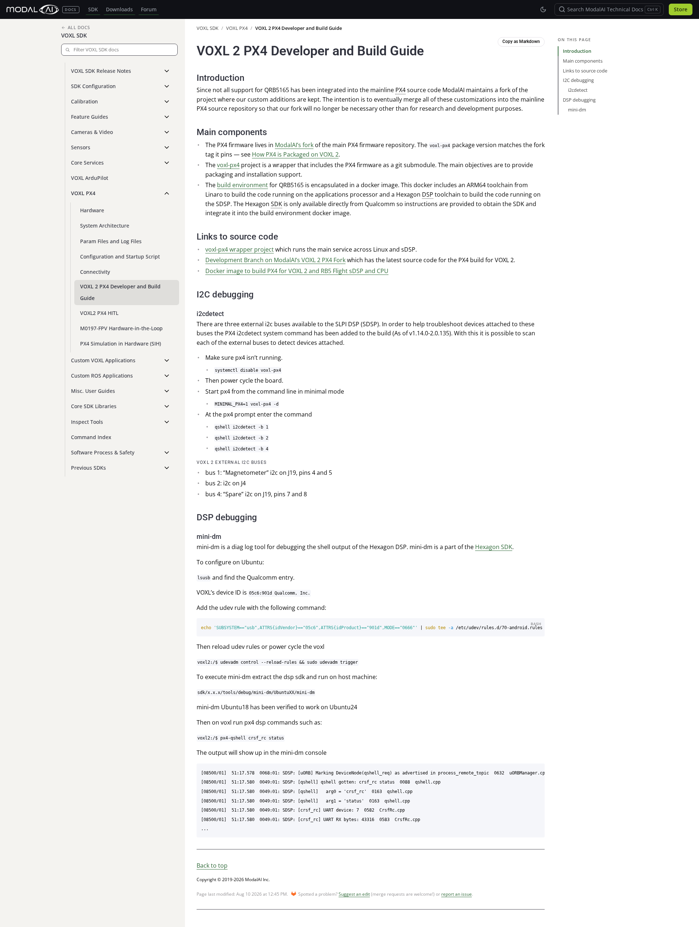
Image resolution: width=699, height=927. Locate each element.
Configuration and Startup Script (120, 256)
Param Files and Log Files (111, 241)
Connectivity (95, 271)
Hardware (92, 210)
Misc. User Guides (93, 390)
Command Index (91, 437)
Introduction (577, 51)
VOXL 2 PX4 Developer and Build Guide (120, 292)
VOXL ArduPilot (89, 177)
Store (680, 9)
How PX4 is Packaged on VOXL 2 (295, 154)
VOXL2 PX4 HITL (99, 312)
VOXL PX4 (83, 193)
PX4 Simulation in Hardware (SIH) (120, 343)
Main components (583, 61)
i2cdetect (578, 90)
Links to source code (585, 70)
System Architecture (104, 225)
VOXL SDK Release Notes (101, 70)
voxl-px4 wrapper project (239, 249)
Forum (149, 9)
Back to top (212, 865)
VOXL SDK (74, 35)
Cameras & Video (92, 132)
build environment (242, 185)
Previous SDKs (88, 467)
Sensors (80, 147)
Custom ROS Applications (102, 375)
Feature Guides (89, 116)
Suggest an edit (354, 894)
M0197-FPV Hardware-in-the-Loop (121, 328)
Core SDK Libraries (93, 406)
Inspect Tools (87, 421)
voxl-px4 (228, 165)
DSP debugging (579, 99)
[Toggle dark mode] (543, 9)
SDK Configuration (93, 86)
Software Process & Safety (102, 452)
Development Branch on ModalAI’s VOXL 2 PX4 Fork (275, 260)
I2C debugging (578, 80)
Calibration (84, 101)
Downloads (119, 9)
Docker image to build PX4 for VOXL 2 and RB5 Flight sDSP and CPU (296, 271)
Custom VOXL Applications (103, 360)
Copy (534, 624)
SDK (93, 9)
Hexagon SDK (493, 547)
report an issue (456, 894)
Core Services (87, 162)
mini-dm (577, 109)
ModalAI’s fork (294, 145)
